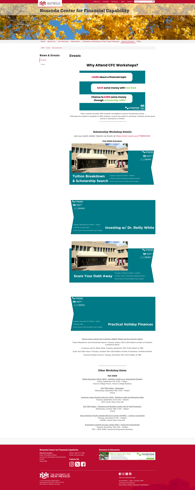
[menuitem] (43, 41)
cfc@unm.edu (79, 455)
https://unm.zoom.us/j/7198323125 (133, 136)
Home (43, 41)
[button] (123, 136)
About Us (51, 41)
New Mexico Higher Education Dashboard (133, 485)
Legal (131, 480)
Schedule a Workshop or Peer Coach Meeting (100, 41)
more (129, 1)
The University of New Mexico (50, 3)
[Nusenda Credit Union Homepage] (127, 456)
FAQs (139, 41)
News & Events (128, 41)
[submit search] (153, 1)
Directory (114, 1)
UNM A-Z (96, 1)
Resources (75, 41)
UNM (42, 48)
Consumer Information (127, 483)
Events (43, 60)
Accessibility (123, 480)
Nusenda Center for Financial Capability (59, 450)
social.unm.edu (130, 477)
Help (122, 1)
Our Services (63, 41)
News (43, 64)
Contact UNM (138, 480)
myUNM (105, 1)
